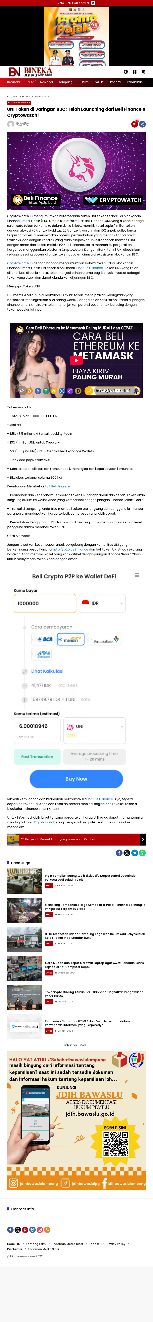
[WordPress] (32, 1230)
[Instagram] (40, 1230)
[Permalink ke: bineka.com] (11, 124)
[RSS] (47, 1230)
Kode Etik (13, 1244)
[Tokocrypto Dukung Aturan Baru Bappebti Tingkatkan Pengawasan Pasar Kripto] (24, 997)
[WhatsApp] (142, 853)
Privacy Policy (115, 1244)
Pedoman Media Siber (67, 1244)
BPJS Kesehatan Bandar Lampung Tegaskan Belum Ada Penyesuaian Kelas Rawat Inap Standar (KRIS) (95, 936)
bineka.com (22, 123)
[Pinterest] (25, 1230)
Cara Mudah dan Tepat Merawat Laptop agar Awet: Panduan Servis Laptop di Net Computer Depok (94, 965)
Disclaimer (14, 1249)
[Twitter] (127, 853)
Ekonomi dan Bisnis (19, 102)
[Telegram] (134, 853)
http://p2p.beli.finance (70, 549)
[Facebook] (119, 853)
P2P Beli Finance (90, 268)
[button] (126, 71)
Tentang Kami (36, 1244)
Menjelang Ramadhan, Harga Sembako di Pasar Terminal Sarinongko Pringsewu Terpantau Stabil (95, 907)
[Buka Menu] (134, 71)
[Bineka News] (38, 72)
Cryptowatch (44, 822)
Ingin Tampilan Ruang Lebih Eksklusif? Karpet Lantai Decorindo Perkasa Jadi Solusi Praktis (90, 878)
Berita (49, 885)
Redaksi (94, 1244)
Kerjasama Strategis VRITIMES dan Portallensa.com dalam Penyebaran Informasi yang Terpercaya (87, 1023)
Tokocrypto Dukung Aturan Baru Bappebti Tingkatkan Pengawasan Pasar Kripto (94, 994)
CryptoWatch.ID (20, 263)
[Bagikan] (142, 124)
